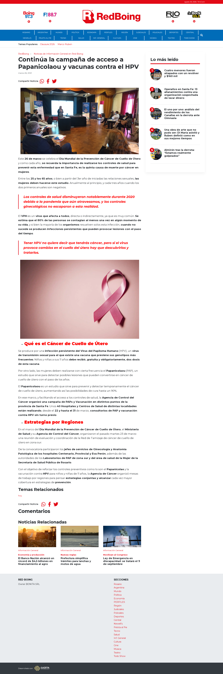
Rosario (26, 32)
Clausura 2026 (47, 44)
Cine (135, 38)
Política (75, 32)
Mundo (59, 32)
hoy (20, 495)
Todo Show (189, 38)
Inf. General (99, 38)
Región (124, 32)
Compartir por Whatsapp (42, 81)
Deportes (173, 32)
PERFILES (108, 32)
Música (153, 38)
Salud (81, 38)
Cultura (117, 38)
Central (190, 32)
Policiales (157, 32)
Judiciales (141, 32)
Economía (91, 32)
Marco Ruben (65, 44)
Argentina (43, 32)
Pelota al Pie (45, 38)
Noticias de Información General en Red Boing (58, 53)
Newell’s (27, 38)
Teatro (171, 38)
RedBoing (23, 53)
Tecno (63, 38)
